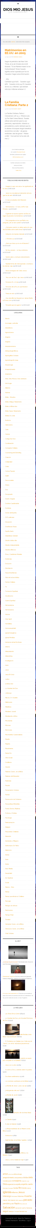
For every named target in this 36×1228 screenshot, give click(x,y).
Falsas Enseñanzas (11, 573)
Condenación (9, 443)
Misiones (8, 725)
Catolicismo (9, 425)
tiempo (11, 1211)
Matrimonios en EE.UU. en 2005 (15, 51)
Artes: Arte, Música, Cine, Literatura (15, 378)
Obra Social (8, 757)
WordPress (22, 1220)
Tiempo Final (9, 915)
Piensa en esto (10, 293)
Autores (7, 392)
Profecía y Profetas (11, 813)
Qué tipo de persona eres (10, 962)
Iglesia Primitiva (10, 637)
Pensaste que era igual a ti (14, 305)
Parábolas (8, 781)
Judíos (7, 679)
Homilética (8, 624)
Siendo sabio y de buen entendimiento (18, 257)
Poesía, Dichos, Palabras (12, 808)
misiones (20, 1196)
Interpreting (8, 656)
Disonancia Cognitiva (9, 976)
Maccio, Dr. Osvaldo (11, 697)
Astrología (8, 383)
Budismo (8, 420)
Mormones (8, 730)
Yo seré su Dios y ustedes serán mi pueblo (18, 1069)
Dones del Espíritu (11, 513)
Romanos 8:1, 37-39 (12, 282)
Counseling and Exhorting (13, 452)
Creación (8, 457)
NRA (17, 1200)
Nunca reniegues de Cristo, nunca (16, 270)
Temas (7, 892)
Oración (7, 767)
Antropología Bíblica (11, 351)
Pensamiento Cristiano (12, 790)
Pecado (7, 785)
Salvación (8, 836)
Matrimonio (8, 702)
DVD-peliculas (9, 517)
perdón (6, 1203)
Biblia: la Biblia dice (11, 406)
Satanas (29, 1208)
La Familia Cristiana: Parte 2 (16, 103)
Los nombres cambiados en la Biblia (16, 1081)
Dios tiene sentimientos (12, 1076)
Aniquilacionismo (10, 346)
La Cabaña (8, 1119)
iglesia (7, 1192)
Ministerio (14, 1196)
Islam (6, 665)
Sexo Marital (9, 868)
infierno (14, 1192)
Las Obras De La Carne (12, 1013)
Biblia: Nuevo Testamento (13, 411)
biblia (25, 1177)
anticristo (10, 1174)
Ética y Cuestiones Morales (13, 554)
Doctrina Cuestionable (12, 503)
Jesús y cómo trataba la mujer (14, 1160)
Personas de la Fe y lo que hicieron (17, 287)
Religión (7, 827)
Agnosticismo (9, 332)
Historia (7, 614)
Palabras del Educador (12, 776)
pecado (27, 1199)
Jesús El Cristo (9, 674)
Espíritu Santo (9, 531)
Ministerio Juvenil (10, 711)
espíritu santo (27, 1184)
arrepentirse (18, 1178)
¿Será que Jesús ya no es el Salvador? (17, 243)
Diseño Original (10, 499)
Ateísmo (7, 388)
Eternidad (5, 1188)
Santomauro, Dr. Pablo (12, 845)
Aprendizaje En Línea (11, 360)
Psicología (8, 818)
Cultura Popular (10, 471)
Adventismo (9, 328)
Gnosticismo (9, 596)
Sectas (7, 855)
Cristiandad (8, 462)
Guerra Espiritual (10, 600)
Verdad (21, 1211)
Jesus (21, 1192)
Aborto (7, 318)
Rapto (17, 1203)
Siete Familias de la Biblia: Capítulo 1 (16, 1140)
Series (7, 864)
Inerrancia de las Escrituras (13, 642)
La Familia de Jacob (11, 1095)
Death (7, 476)
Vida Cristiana (9, 933)
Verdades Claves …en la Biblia (14, 924)
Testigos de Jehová (11, 905)
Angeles (7, 342)
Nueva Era (8, 753)
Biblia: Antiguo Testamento (13, 402)
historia (29, 1188)
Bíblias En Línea (10, 415)
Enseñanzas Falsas (11, 526)
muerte (28, 1196)
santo (24, 1208)
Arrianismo (8, 374)
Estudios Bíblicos (10, 550)
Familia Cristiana (10, 582)
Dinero (7, 485)
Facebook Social (21, 152)
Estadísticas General (11, 536)
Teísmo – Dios (9, 887)
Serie (6, 859)
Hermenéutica (9, 605)
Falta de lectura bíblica (12, 577)
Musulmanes (9, 748)
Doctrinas (8, 508)
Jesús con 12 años (11, 1065)
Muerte (7, 739)
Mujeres (7, 744)
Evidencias (8, 559)
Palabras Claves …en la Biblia (14, 771)
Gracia (23, 1188)
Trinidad (7, 919)
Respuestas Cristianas (12, 831)
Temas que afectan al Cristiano (14, 896)
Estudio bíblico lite (11, 540)
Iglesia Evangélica (10, 633)
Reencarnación (9, 822)
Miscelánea (8, 721)
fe (20, 1187)
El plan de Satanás (10, 1124)
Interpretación (9, 651)
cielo (30, 1177)
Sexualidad (8, 873)
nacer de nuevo (9, 1200)
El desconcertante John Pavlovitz (16, 200)
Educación (8, 522)
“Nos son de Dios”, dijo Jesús (15, 277)
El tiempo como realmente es (10, 993)
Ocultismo (8, 762)
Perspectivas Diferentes (12, 804)
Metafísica (8, 707)
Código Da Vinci (10, 439)
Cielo (6, 429)
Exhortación (8, 568)
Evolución (8, 563)
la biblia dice (9, 684)
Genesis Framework (11, 1220)
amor (5, 1174)
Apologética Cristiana (11, 355)
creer (28, 1181)
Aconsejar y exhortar (11, 323)
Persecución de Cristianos (13, 799)
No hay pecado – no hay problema (16, 250)
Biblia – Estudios (10, 397)
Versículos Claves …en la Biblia (14, 929)
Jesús (7, 670)
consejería (16, 1181)
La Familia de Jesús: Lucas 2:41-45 (15, 1086)
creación (23, 1181)
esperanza (11, 1184)
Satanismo (8, 850)
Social (7, 882)
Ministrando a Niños (11, 716)
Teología (8, 901)
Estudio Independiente (12, 545)
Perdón (7, 794)
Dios (6, 489)
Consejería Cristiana (11, 448)
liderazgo (7, 1196)
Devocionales (9, 480)
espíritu (18, 1184)
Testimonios (9, 910)
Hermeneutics (9, 610)
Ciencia (7, 434)
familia (15, 1188)
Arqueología (9, 365)
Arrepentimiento (10, 369)
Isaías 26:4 (18, 170)
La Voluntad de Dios (11, 688)
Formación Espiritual (11, 591)
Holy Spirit (8, 619)
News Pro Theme (23, 1218)
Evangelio (10, 1188)
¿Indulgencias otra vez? (12, 1090)
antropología (17, 1174)
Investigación (9, 660)
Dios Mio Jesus (18, 9)
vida (26, 1211)
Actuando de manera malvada (15, 234)
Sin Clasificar (9, 878)
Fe (6, 587)
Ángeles (7, 337)
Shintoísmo (8, 1135)
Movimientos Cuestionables (13, 734)
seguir (5, 1211)
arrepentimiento (8, 1178)
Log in (29, 1220)
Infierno (7, 647)
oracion (21, 1200)
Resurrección (23, 1203)
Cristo (7, 466)
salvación (18, 1208)
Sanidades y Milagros (11, 841)
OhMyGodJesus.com (18, 157)
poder (12, 1203)
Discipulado (9, 494)
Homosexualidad (10, 628)
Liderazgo (8, 693)
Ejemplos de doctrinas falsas (22, 1112)
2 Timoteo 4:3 (10, 239)
